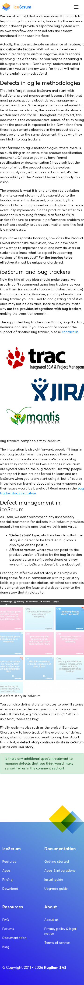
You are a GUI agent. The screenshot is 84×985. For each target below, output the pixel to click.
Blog (5, 947)
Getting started (56, 862)
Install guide (53, 880)
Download (10, 889)
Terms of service (57, 943)
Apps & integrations (59, 871)
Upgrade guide (56, 889)
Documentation (14, 938)
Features (9, 862)
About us (51, 920)
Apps (6, 871)
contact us (70, 332)
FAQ (5, 920)
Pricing (7, 880)
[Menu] (76, 7)
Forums (8, 929)
